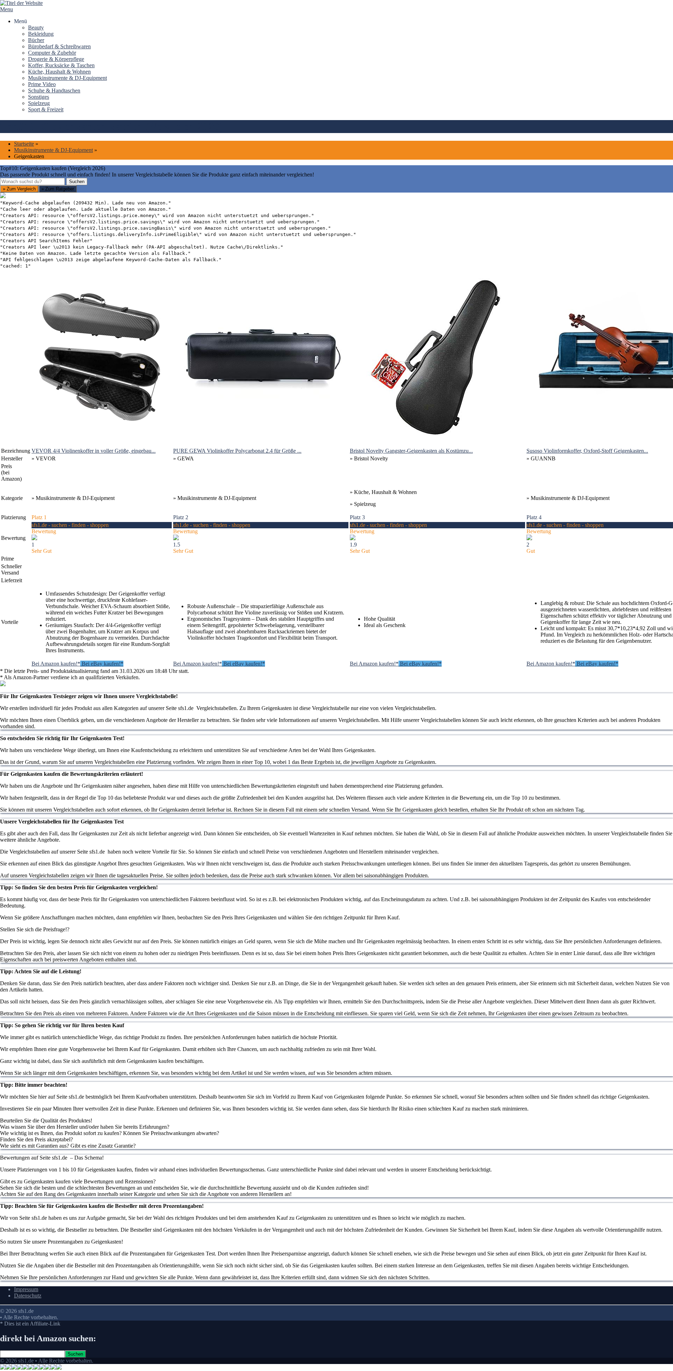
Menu (6, 9)
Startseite (24, 144)
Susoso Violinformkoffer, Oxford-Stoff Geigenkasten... (587, 451)
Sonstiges (38, 97)
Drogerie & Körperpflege (56, 59)
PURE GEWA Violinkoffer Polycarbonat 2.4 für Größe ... (237, 451)
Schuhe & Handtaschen (54, 90)
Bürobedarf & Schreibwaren (59, 46)
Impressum (26, 1289)
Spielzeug (39, 103)
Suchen (76, 181)
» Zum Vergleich (19, 189)
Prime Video (42, 84)
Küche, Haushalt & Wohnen (59, 72)
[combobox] (32, 181)
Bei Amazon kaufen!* (56, 664)
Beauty (36, 27)
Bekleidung (41, 34)
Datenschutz (27, 1296)
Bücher (36, 40)
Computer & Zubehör (52, 53)
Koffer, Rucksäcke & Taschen (61, 65)
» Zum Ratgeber (57, 189)
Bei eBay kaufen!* (101, 664)
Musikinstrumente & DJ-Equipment (67, 78)
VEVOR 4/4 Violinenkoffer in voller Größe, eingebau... (94, 451)
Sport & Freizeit (45, 109)
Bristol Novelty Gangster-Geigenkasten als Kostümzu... (411, 451)
